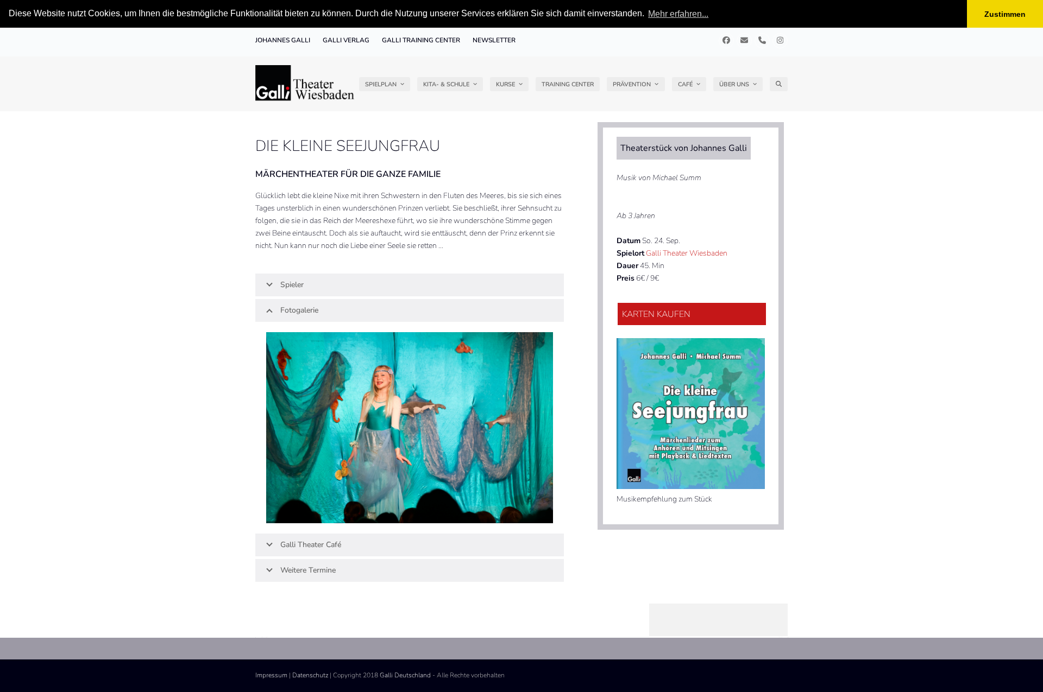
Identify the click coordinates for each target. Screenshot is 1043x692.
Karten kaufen (656, 314)
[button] (779, 84)
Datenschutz (310, 675)
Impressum (271, 675)
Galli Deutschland (405, 675)
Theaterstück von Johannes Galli (683, 148)
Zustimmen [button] (1005, 14)
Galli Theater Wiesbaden (686, 253)
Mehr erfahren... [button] (678, 13)
